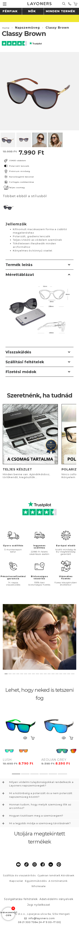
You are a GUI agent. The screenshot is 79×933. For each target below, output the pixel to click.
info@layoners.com (41, 918)
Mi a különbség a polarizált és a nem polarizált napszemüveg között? (40, 795)
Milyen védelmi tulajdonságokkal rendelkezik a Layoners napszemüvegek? (41, 784)
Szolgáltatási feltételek (21, 899)
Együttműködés (36, 880)
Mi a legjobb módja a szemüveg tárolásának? (40, 823)
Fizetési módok (21, 372)
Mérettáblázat (20, 274)
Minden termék (60, 11)
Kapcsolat (16, 880)
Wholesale (38, 886)
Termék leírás (19, 265)
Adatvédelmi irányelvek (56, 899)
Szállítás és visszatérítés (19, 875)
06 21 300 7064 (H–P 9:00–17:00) (39, 922)
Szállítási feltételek (25, 362)
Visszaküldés (18, 352)
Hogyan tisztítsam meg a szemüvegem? (36, 815)
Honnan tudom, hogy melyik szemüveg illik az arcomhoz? (40, 806)
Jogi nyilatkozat (38, 904)
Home (5, 27)
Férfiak (10, 11)
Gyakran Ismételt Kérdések (55, 875)
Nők (32, 11)
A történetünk (58, 880)
